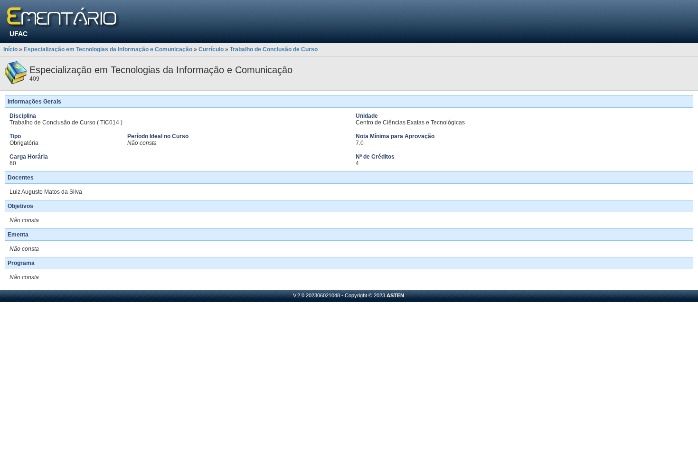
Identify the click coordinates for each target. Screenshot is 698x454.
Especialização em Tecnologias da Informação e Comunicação (108, 49)
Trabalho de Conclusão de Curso (274, 49)
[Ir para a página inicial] (63, 17)
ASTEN (395, 295)
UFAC (18, 34)
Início (10, 49)
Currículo (211, 49)
